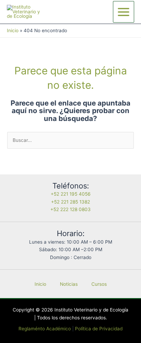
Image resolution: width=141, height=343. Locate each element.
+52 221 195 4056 (71, 194)
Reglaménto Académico (44, 328)
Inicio (40, 284)
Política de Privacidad (99, 328)
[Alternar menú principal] (123, 12)
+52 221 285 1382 (70, 202)
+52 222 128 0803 (70, 209)
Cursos (99, 284)
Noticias (69, 284)
